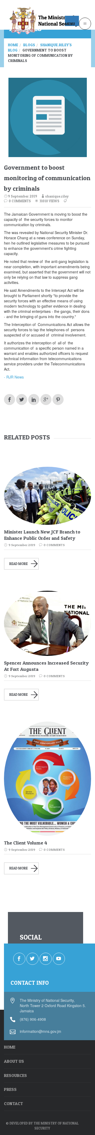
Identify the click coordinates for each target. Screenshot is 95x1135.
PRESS (10, 1089)
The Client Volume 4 (25, 843)
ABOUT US (14, 1061)
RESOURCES (15, 1075)
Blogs (29, 45)
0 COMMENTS (19, 201)
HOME (9, 1047)
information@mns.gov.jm (40, 1031)
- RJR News (14, 377)
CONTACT (13, 1103)
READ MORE (18, 564)
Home (13, 45)
